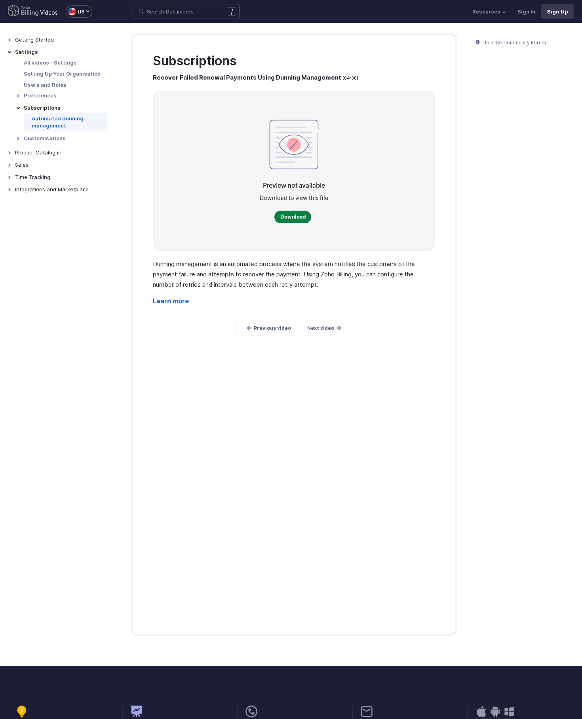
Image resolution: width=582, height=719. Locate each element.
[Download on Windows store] (509, 715)
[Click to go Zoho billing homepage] (23, 11)
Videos (49, 12)
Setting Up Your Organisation (62, 73)
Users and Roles (45, 85)
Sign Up (557, 11)
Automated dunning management (58, 122)
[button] (75, 11)
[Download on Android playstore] (481, 715)
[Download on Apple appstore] (495, 715)
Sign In (526, 11)
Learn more (171, 301)
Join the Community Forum (514, 43)
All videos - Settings (50, 62)
